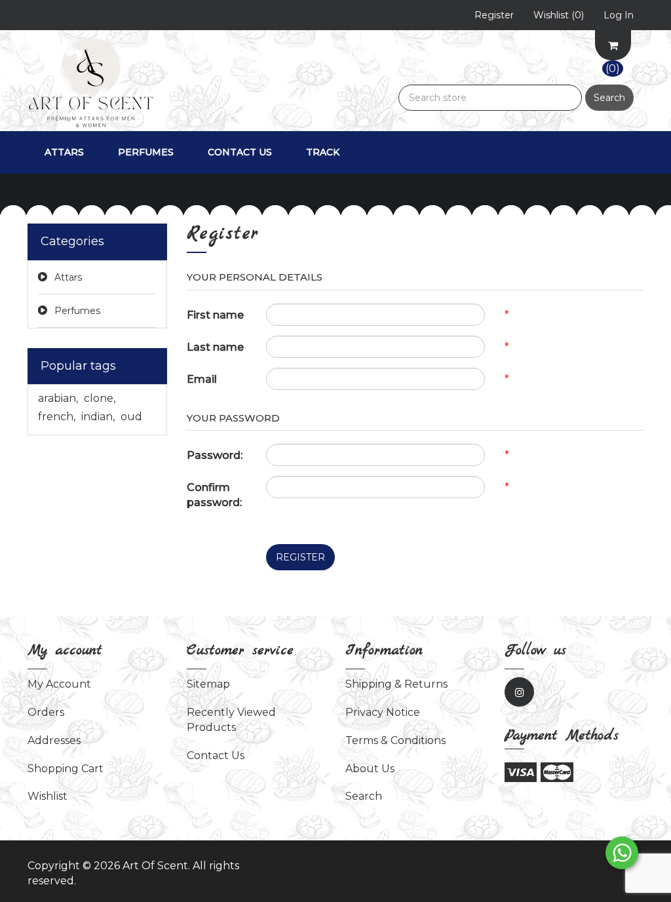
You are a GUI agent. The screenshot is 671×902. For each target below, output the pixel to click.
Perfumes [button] (146, 152)
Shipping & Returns (396, 684)
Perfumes (77, 311)
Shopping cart (66, 768)
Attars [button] (64, 152)
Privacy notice (382, 712)
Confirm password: (214, 495)
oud (131, 416)
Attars (68, 277)
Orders (46, 712)
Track (322, 152)
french (56, 416)
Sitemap (208, 684)
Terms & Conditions (395, 740)
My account (59, 684)
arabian (58, 398)
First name (215, 315)
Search (609, 98)
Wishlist (47, 796)
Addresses (54, 740)
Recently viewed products (231, 720)
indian (98, 416)
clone (99, 398)
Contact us (240, 152)
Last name (215, 347)
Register (300, 557)
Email (202, 379)
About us (369, 768)
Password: (214, 455)
